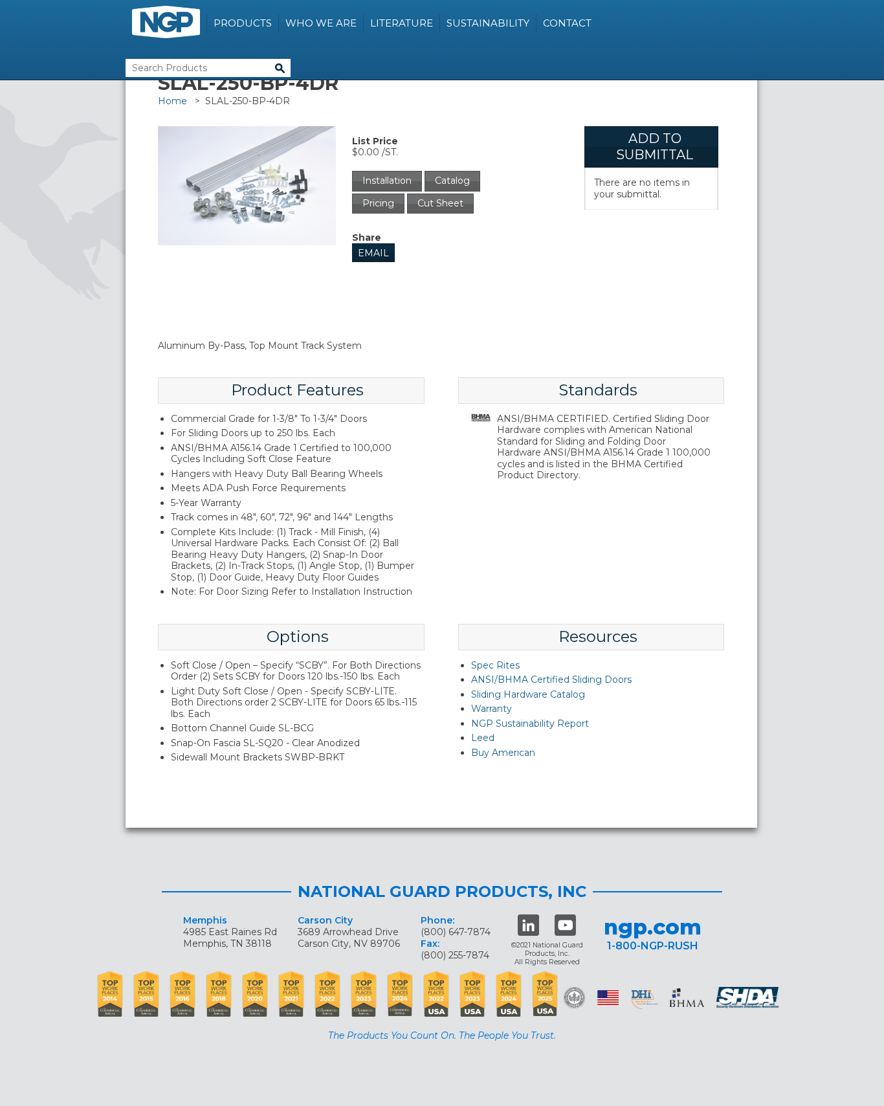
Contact (567, 23)
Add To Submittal (654, 146)
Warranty (491, 708)
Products (243, 23)
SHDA (748, 997)
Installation (387, 180)
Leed (482, 738)
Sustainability (488, 23)
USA (608, 997)
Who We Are (321, 23)
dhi (644, 1000)
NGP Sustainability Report (530, 723)
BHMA (687, 997)
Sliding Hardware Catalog (528, 694)
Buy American (503, 752)
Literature (401, 23)
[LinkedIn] (528, 925)
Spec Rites (495, 665)
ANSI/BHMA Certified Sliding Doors (551, 679)
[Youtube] (565, 925)
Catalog (452, 180)
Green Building (574, 997)
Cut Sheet (440, 203)
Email (373, 253)
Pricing (378, 203)
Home (172, 101)
